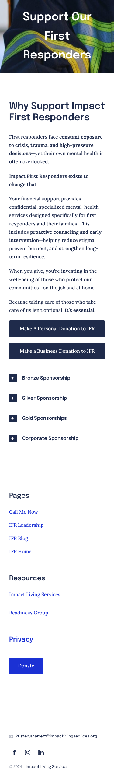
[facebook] (14, 752)
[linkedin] (41, 752)
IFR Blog (18, 538)
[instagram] (27, 752)
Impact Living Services (34, 594)
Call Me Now (23, 512)
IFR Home (20, 551)
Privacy (21, 639)
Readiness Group (28, 613)
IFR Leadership (26, 525)
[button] (57, 378)
